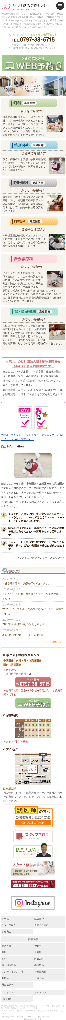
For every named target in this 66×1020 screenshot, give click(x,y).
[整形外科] (34, 144)
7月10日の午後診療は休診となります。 (24, 624)
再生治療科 (8, 984)
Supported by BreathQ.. (33, 1019)
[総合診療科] (33, 258)
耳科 (4, 958)
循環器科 (39, 965)
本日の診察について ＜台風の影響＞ (24, 634)
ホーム (5, 918)
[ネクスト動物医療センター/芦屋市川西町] (25, 6)
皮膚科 (37, 952)
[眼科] (33, 102)
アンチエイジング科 (12, 971)
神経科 (37, 946)
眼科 (4, 952)
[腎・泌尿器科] (34, 311)
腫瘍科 (5, 978)
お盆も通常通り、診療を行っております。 (26, 583)
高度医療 (33, 939)
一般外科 (39, 978)
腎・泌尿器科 (9, 965)
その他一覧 (55, 641)
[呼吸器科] (33, 182)
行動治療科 (40, 971)
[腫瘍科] (34, 220)
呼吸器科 (39, 958)
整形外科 (6, 946)
